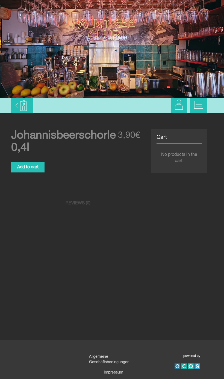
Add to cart (28, 167)
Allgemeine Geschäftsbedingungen (109, 359)
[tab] (78, 203)
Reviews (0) (78, 203)
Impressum (113, 372)
